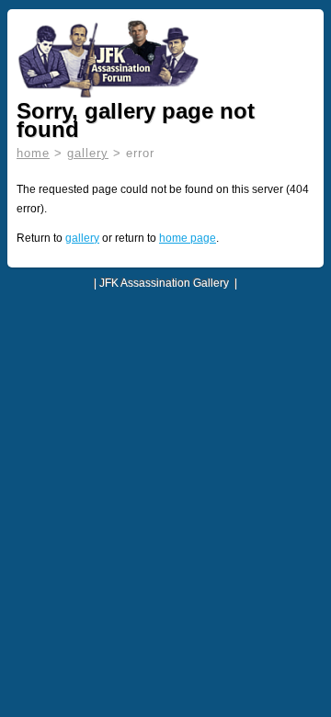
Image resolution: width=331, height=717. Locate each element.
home (33, 153)
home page (187, 238)
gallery (87, 153)
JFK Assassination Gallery (164, 283)
